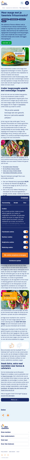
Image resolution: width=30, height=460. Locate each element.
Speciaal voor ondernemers (12, 7)
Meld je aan (15, 400)
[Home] (4, 3)
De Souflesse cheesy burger (11, 169)
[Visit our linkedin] (2, 455)
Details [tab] (16, 203)
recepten (21, 157)
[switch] (25, 237)
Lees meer (5, 43)
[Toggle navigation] (27, 3)
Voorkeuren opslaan (15, 260)
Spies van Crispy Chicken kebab (12, 171)
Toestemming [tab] (6, 203)
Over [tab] (24, 203)
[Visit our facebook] (5, 455)
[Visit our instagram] (8, 455)
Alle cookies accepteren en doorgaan (15, 255)
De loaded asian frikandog (10, 167)
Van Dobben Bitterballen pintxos (12, 173)
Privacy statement (4, 451)
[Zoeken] (22, 3)
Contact (17, 451)
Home (3, 7)
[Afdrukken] (8, 415)
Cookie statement (12, 451)
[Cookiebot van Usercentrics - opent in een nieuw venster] (21, 198)
